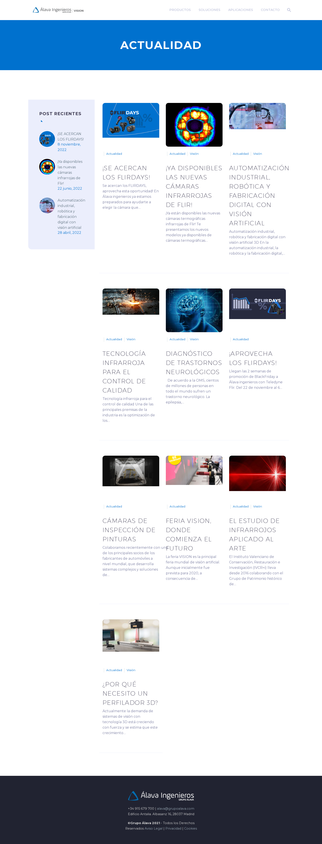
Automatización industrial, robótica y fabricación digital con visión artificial (71, 214)
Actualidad (114, 153)
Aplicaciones (240, 10)
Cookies (190, 828)
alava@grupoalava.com (175, 809)
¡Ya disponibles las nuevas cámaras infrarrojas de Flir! (70, 173)
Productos (180, 10)
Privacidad (173, 828)
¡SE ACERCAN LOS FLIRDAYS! (71, 136)
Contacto (270, 10)
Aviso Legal (154, 828)
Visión (194, 153)
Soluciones (209, 10)
